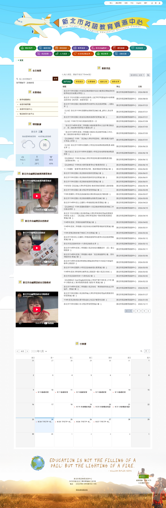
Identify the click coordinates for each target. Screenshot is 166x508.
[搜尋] (142, 351)
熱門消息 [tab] (67, 82)
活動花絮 (123, 54)
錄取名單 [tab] (115, 82)
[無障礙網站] (144, 478)
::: (106, 3)
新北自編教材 (101, 48)
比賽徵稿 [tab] (91, 82)
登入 (111, 3)
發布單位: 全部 (137, 75)
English (139, 3)
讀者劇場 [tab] (30, 83)
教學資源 (81, 48)
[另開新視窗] (89, 113)
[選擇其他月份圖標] (46, 351)
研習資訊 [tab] (79, 82)
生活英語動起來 (84, 54)
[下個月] (27, 351)
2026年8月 (37, 351)
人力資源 (63, 54)
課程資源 (63, 48)
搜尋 (55, 79)
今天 (22, 351)
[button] (45, 392)
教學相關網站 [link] (25, 100)
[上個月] (17, 351)
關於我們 (28, 48)
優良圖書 (121, 48)
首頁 (126, 3)
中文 (132, 3)
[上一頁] (127, 311)
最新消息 (47, 48)
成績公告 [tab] (103, 82)
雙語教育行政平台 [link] (27, 114)
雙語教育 (104, 54)
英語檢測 (139, 48)
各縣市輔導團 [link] (25, 104)
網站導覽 (119, 3)
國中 (145, 3)
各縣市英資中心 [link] (26, 109)
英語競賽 (45, 54)
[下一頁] (148, 311)
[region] (37, 147)
